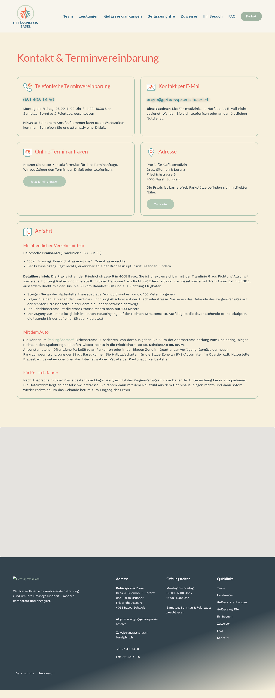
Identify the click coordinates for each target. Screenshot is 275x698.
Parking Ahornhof (61, 340)
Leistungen (225, 595)
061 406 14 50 (38, 100)
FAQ (220, 630)
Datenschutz (25, 673)
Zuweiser (223, 623)
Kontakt (223, 638)
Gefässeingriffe (228, 609)
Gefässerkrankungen (232, 602)
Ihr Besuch (225, 616)
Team (221, 588)
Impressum (47, 673)
